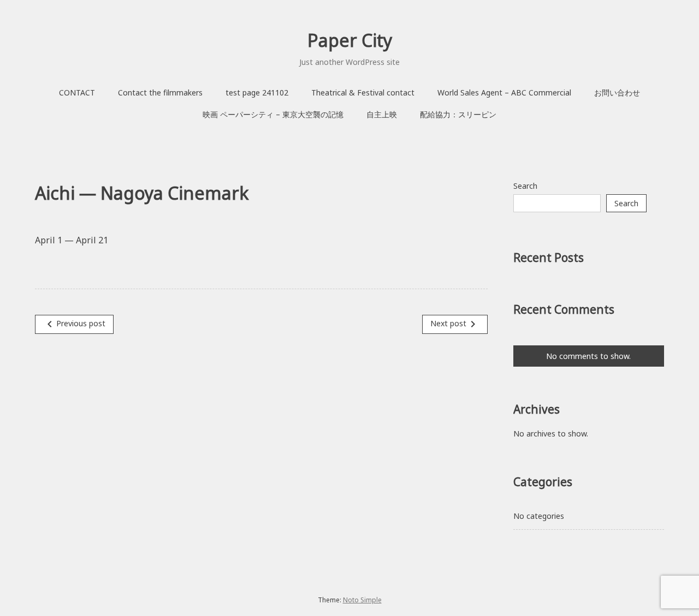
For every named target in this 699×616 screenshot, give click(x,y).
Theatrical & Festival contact (362, 92)
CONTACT (77, 92)
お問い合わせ (617, 92)
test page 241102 (257, 92)
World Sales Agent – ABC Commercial (504, 92)
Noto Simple (362, 600)
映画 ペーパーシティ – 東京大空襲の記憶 (273, 114)
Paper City (349, 40)
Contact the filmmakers (160, 92)
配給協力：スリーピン (458, 114)
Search (525, 186)
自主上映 (381, 114)
